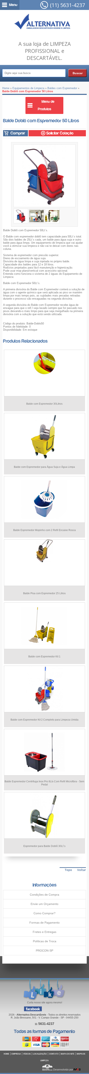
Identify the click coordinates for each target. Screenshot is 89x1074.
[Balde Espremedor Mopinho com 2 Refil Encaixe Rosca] (44, 521)
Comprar (17, 133)
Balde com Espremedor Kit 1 (44, 656)
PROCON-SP (44, 950)
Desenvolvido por (63, 1069)
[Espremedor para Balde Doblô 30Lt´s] (44, 837)
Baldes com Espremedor (62, 88)
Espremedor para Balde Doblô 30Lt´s (44, 846)
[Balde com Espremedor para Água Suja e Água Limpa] (44, 458)
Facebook (33, 1008)
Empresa (16, 1054)
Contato (54, 1054)
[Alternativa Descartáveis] (42, 22)
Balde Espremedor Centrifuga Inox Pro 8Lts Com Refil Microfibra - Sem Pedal (44, 783)
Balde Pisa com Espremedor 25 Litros (44, 593)
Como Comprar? (44, 913)
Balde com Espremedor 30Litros (44, 403)
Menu (13, 5)
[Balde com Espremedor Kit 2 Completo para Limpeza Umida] (44, 711)
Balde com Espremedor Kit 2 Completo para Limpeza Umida (44, 719)
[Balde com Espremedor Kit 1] (44, 647)
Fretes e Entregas (44, 932)
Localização (40, 1054)
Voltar (81, 870)
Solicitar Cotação (59, 133)
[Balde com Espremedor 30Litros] (44, 375)
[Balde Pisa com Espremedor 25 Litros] (44, 561)
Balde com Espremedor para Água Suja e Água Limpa (44, 467)
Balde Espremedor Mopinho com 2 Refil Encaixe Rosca (44, 530)
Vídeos (27, 1054)
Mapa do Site (68, 1054)
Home (5, 88)
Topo (68, 870)
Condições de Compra (44, 894)
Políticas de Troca (44, 941)
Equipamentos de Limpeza (28, 88)
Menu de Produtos (46, 105)
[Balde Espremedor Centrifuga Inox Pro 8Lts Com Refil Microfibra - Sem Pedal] (44, 774)
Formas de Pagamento (44, 922)
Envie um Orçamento (44, 904)
